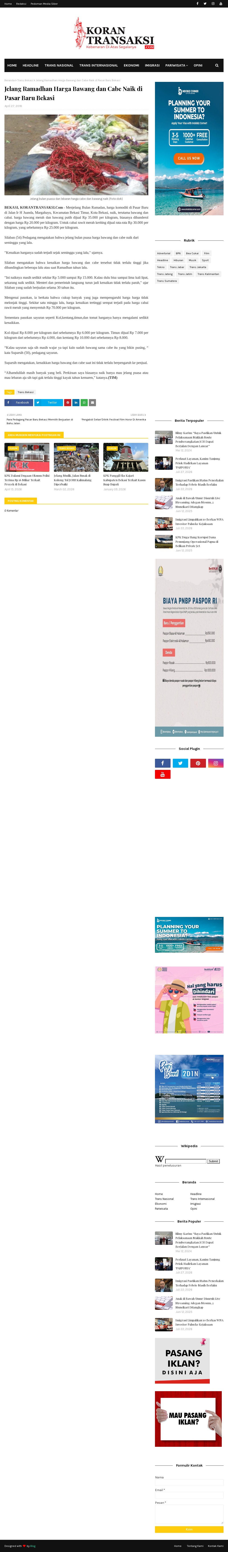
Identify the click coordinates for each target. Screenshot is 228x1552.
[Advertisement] (189, 319)
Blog (32, 1546)
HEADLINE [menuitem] (31, 65)
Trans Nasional (164, 1199)
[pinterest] (198, 763)
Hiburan (178, 260)
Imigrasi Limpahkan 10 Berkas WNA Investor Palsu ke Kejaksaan (199, 521)
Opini (193, 1208)
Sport (205, 260)
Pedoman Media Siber (44, 3)
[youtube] (221, 3)
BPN (178, 253)
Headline (162, 260)
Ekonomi (161, 1203)
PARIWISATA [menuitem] (175, 65)
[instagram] (213, 3)
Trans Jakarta (198, 267)
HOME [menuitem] (12, 65)
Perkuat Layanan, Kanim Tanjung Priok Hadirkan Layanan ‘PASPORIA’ (197, 463)
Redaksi (21, 3)
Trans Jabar (177, 267)
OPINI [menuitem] (198, 65)
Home (8, 3)
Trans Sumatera (167, 281)
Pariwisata (161, 1208)
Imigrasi (195, 1203)
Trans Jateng (165, 274)
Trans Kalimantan (208, 274)
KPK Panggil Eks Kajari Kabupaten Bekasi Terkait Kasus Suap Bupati (124, 480)
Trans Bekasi (25, 80)
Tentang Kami (195, 1546)
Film (206, 253)
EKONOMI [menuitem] (131, 65)
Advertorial (163, 253)
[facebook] (197, 3)
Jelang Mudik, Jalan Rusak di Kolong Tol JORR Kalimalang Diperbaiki (73, 480)
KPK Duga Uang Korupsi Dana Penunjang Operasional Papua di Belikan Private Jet (196, 541)
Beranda (9, 80)
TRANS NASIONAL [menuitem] (59, 65)
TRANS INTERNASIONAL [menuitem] (98, 65)
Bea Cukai (192, 253)
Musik (192, 260)
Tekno (161, 267)
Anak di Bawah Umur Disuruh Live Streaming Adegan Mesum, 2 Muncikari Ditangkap (197, 502)
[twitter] (205, 3)
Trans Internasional (202, 1199)
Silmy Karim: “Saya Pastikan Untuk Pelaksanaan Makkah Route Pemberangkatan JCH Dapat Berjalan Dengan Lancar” (198, 439)
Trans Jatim (185, 274)
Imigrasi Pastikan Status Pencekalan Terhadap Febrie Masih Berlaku (199, 482)
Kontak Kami (216, 1546)
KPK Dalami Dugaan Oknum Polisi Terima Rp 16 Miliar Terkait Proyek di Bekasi (26, 480)
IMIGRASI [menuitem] (152, 65)
